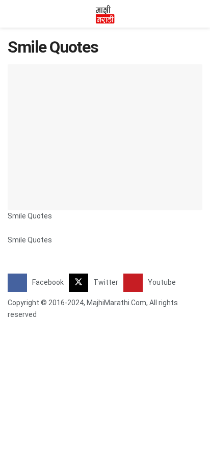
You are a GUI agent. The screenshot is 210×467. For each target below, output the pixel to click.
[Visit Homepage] (105, 14)
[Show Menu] (12, 14)
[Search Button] (198, 14)
